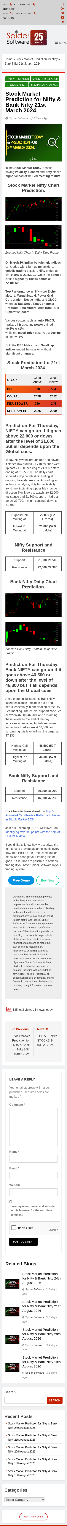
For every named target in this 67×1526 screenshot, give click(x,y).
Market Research (45, 78)
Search (10, 1392)
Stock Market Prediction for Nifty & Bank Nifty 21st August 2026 (41, 1306)
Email (14, 1168)
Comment (17, 1104)
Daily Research (18, 78)
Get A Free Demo (33, 1516)
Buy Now (47, 880)
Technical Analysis (44, 84)
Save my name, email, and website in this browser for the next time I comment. (32, 1210)
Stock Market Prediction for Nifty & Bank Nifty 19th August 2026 (41, 1362)
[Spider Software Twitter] (62, 13)
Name (14, 1151)
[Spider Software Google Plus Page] (62, 8)
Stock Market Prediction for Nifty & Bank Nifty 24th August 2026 (41, 1278)
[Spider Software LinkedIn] (63, 22)
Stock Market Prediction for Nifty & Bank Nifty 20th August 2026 (41, 1334)
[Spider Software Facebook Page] (63, 4)
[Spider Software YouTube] (62, 17)
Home (8, 59)
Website (15, 1185)
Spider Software (18, 118)
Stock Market (17, 84)
